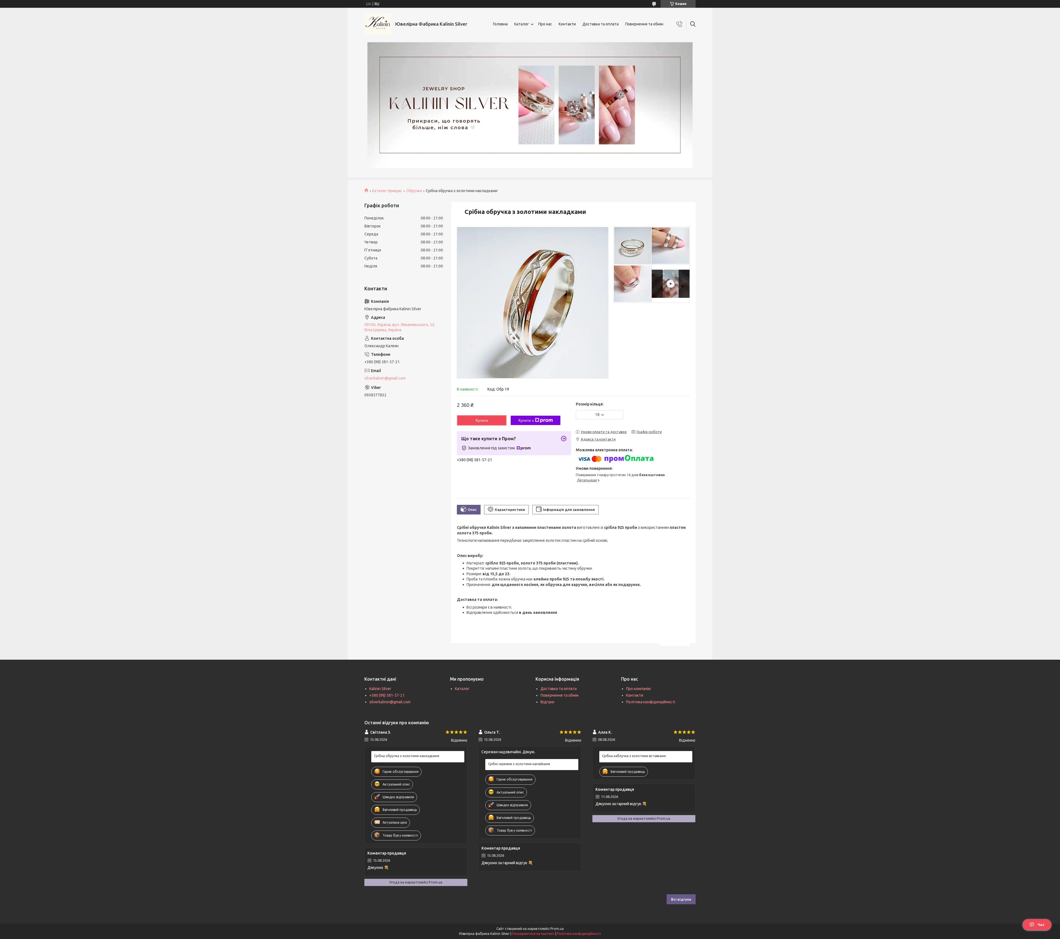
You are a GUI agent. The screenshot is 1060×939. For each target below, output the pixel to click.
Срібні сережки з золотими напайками (519, 764)
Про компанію (638, 688)
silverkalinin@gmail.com (385, 378)
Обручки (414, 191)
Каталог (521, 24)
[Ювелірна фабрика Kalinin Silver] (377, 24)
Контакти (567, 24)
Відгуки (547, 702)
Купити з (526, 420)
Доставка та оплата (600, 24)
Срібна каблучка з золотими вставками (634, 756)
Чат (1041, 924)
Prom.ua (557, 928)
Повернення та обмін (644, 24)
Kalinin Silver (380, 688)
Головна (500, 24)
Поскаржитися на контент (533, 933)
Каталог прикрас (387, 191)
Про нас (545, 24)
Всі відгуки (681, 899)
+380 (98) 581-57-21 (387, 695)
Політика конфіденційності (650, 702)
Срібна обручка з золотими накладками (406, 756)
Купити (482, 420)
